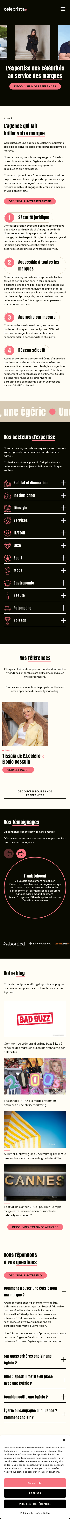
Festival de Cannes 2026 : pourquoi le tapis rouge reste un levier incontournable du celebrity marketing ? (32, 1211)
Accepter (35, 1483)
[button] (64, 1440)
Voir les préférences (35, 1504)
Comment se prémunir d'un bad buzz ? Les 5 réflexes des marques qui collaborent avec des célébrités (34, 1048)
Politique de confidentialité (35, 1513)
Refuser (35, 1493)
